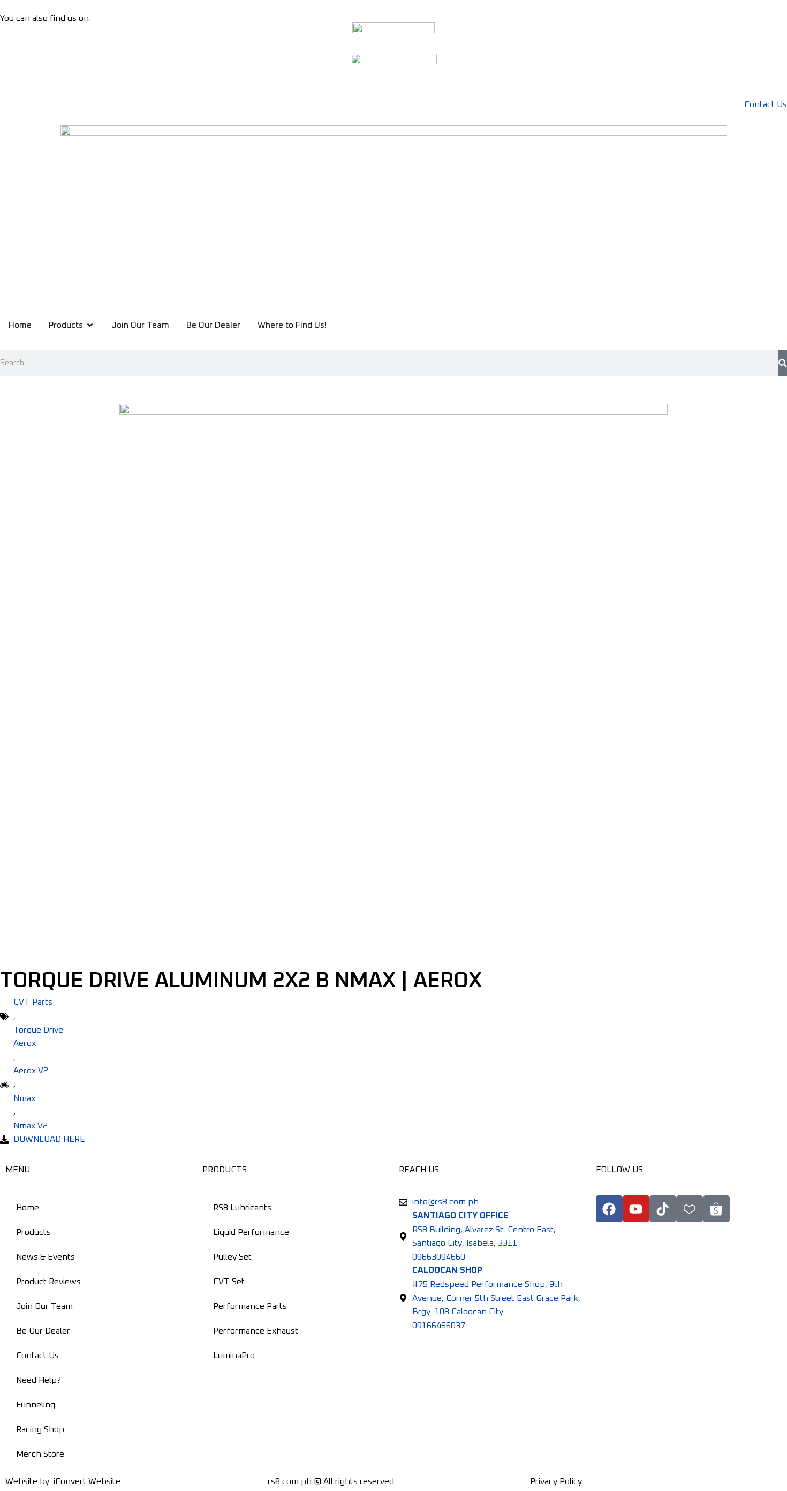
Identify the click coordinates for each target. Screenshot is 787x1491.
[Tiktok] (662, 1208)
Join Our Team (44, 1306)
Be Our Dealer (43, 1331)
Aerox (24, 1043)
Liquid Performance (251, 1232)
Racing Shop (40, 1429)
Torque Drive (38, 1030)
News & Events (45, 1257)
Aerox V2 (30, 1070)
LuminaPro (234, 1355)
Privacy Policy (556, 1481)
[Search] (782, 363)
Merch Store (40, 1454)
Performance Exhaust (255, 1331)
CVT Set (229, 1281)
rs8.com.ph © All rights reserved (331, 1481)
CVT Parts (32, 1002)
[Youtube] (636, 1208)
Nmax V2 (30, 1125)
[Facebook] (609, 1208)
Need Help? (38, 1380)
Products (33, 1232)
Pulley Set (232, 1257)
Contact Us (37, 1355)
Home (27, 1207)
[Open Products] (90, 325)
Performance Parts (250, 1306)
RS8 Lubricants (242, 1207)
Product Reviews (48, 1281)
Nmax (24, 1098)
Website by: (62, 1481)
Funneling (35, 1404)
